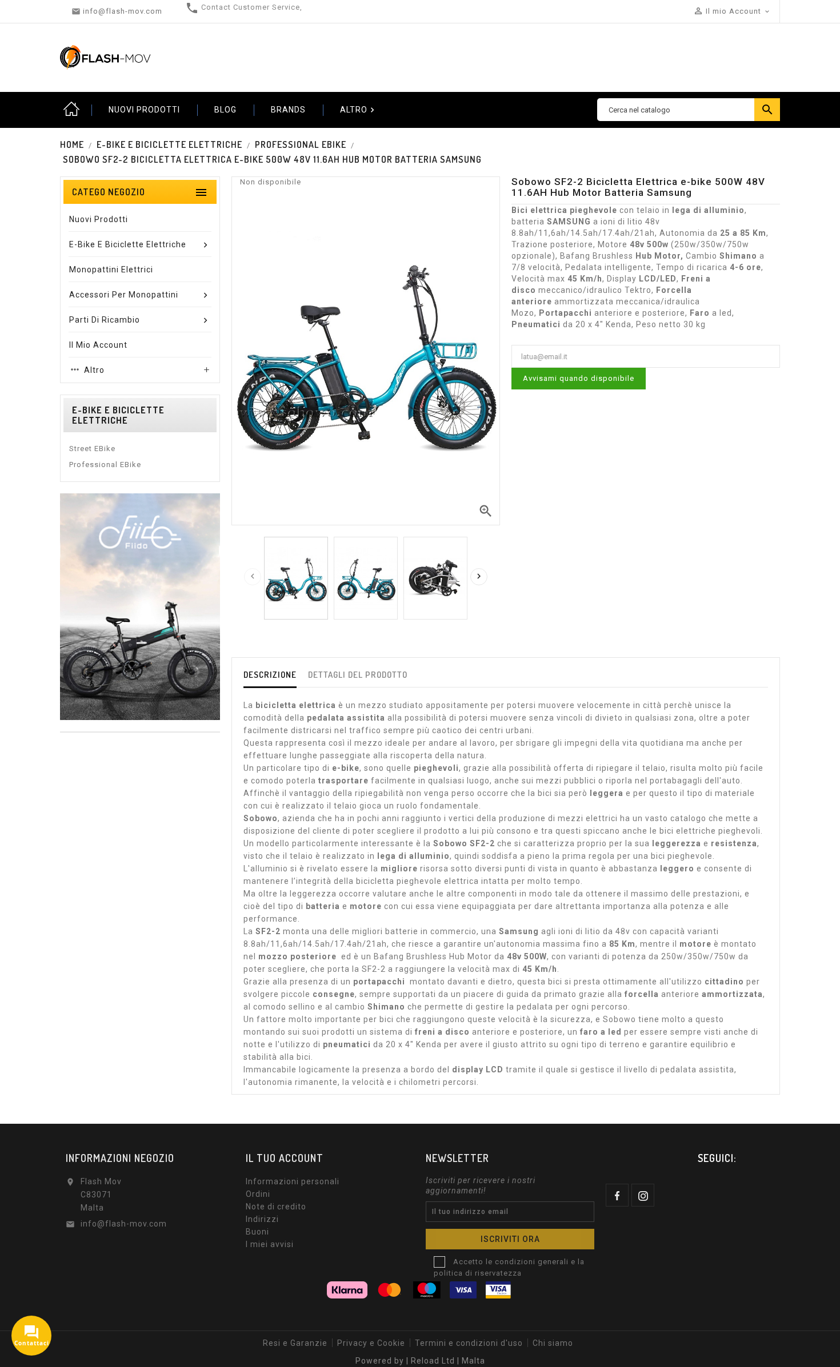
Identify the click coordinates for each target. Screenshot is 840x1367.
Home (71, 109)
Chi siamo (553, 1343)
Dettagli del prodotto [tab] (357, 674)
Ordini (258, 1194)
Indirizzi (262, 1219)
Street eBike (92, 448)
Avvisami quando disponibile (578, 378)
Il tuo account (284, 1158)
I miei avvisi (270, 1244)
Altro (358, 110)
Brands (288, 109)
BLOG (225, 109)
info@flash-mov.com (124, 1223)
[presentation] (252, 576)
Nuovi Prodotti (144, 109)
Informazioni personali (292, 1181)
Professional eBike (105, 464)
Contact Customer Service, (251, 7)
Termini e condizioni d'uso (469, 1343)
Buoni (257, 1231)
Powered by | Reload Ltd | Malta (420, 1360)
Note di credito (276, 1206)
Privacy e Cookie (371, 1343)
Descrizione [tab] (270, 674)
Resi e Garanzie (295, 1343)
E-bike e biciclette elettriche (118, 415)
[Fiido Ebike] (140, 606)
